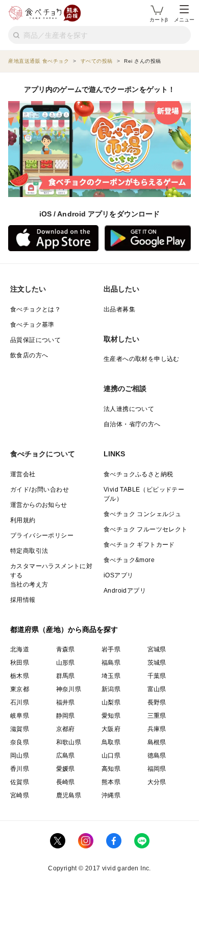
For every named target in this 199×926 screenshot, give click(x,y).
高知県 (111, 768)
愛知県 (111, 715)
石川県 (19, 702)
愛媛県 (65, 768)
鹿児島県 (69, 795)
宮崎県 (19, 795)
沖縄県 (111, 795)
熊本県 (111, 782)
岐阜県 (19, 715)
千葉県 (156, 675)
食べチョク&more (129, 560)
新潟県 (111, 689)
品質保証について (35, 340)
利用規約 (23, 520)
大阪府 (111, 729)
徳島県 (156, 755)
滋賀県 (19, 729)
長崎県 (65, 782)
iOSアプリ (118, 575)
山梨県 (111, 702)
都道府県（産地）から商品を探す (64, 629)
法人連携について (129, 408)
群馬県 (65, 675)
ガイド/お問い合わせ (39, 489)
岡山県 (19, 755)
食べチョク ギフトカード (139, 544)
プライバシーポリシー (41, 535)
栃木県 (19, 675)
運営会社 (23, 474)
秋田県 (19, 662)
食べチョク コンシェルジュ (142, 514)
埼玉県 (111, 675)
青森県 (65, 649)
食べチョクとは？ (35, 309)
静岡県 (65, 715)
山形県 (65, 662)
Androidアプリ (125, 590)
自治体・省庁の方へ (132, 424)
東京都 (19, 689)
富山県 (156, 689)
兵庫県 (156, 729)
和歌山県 (69, 742)
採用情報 (23, 599)
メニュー (184, 19)
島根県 (156, 742)
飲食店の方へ (29, 355)
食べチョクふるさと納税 (138, 474)
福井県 (65, 702)
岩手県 (111, 649)
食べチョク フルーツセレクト (146, 529)
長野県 (156, 702)
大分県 (156, 782)
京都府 (65, 729)
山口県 (111, 755)
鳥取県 (111, 742)
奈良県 (19, 742)
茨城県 (156, 662)
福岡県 (156, 768)
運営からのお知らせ (38, 504)
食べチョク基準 (32, 324)
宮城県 (156, 649)
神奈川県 (69, 689)
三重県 (156, 715)
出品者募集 (119, 309)
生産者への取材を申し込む (142, 358)
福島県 (111, 662)
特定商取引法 (29, 550)
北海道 (19, 649)
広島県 (65, 755)
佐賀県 (19, 782)
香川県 (19, 768)
